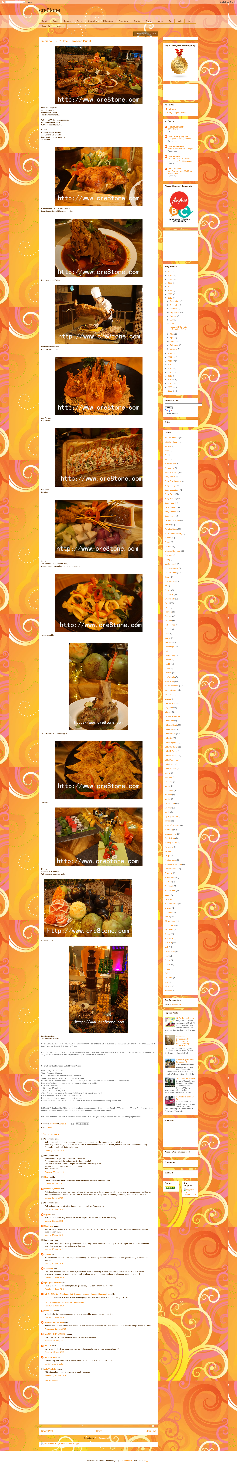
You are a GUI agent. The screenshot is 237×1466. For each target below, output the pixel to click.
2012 (170, 376)
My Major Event (171, 816)
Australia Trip (170, 464)
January (174, 349)
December (175, 301)
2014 (170, 368)
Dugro (167, 577)
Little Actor (169, 721)
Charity (168, 546)
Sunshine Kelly (50, 1357)
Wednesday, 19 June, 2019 (55, 1376)
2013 (170, 372)
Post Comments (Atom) (104, 1438)
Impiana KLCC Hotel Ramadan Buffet (178, 328)
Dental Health (171, 564)
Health (160, 21)
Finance (60, 26)
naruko (168, 821)
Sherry (47, 1177)
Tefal (167, 956)
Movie (190, 21)
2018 (170, 353)
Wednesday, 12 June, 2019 (55, 1329)
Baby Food (169, 503)
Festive (168, 616)
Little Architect (171, 725)
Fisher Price (170, 625)
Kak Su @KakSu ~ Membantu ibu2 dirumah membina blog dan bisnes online (77, 1294)
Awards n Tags (171, 472)
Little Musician (171, 755)
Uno (166, 982)
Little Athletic (170, 734)
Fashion (168, 612)
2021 (170, 290)
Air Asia (168, 446)
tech (179, 21)
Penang (168, 851)
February (174, 345)
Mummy (168, 808)
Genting (168, 642)
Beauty (67, 21)
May (172, 334)
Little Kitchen (174, 156)
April (172, 338)
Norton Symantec (172, 825)
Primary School (171, 869)
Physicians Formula (173, 864)
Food (44, 21)
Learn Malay (170, 703)
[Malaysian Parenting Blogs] (179, 78)
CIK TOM (48, 1346)
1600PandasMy (171, 442)
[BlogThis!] (79, 1124)
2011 (170, 380)
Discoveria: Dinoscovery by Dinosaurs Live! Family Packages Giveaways (183, 1041)
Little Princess (174, 169)
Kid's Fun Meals (172, 686)
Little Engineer (171, 742)
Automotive (169, 468)
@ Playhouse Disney (185, 1018)
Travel (79, 21)
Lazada (168, 699)
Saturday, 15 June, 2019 (54, 1341)
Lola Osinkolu (50, 1369)
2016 (170, 361)
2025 (170, 275)
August (173, 316)
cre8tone (49, 10)
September (175, 312)
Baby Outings (170, 507)
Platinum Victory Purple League (180, 149)
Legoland (169, 707)
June (172, 324)
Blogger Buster (177, 1004)
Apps (167, 450)
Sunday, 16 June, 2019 (54, 1364)
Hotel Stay (169, 681)
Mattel (167, 786)
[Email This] (77, 1124)
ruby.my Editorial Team (54, 1322)
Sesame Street (171, 903)
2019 (170, 298)
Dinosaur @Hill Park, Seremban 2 (185, 1061)
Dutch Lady (170, 581)
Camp (167, 542)
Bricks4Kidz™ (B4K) (173, 533)
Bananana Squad (172, 520)
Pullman (168, 882)
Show (148, 21)
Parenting (123, 21)
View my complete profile (175, 113)
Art (170, 21)
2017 (170, 357)
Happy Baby (170, 655)
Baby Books (170, 477)
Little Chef (169, 738)
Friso (167, 633)
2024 (170, 279)
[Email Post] (72, 1124)
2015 (170, 365)
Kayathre (47, 1214)
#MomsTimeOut (172, 437)
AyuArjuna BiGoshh (52, 1283)
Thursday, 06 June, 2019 (54, 1150)
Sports (137, 21)
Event (55, 21)
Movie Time (170, 803)
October (174, 309)
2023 (170, 283)
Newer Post (47, 1431)
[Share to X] (82, 1124)
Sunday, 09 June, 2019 (54, 1184)
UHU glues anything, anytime (179, 139)
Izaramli (47, 1254)
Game (167, 638)
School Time (170, 890)
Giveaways (169, 646)
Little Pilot (169, 764)
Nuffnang (169, 829)
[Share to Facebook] (85, 1124)
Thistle (167, 960)
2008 (170, 391)
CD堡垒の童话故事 (176, 127)
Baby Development (173, 481)
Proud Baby (170, 877)
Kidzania (168, 694)
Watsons (168, 991)
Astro (167, 459)
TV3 (166, 973)
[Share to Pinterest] (87, 1124)
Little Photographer (173, 760)
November (175, 305)
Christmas (169, 555)
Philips (167, 856)
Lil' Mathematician (172, 716)
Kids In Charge (171, 690)
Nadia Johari (49, 1311)
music (167, 812)
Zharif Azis (48, 1226)
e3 (166, 586)
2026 (170, 272)
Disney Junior (171, 573)
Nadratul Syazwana (52, 1189)
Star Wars (169, 938)
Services (168, 899)
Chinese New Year (173, 551)
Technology (170, 951)
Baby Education (171, 490)
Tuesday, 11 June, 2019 (54, 1278)
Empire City (170, 599)
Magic (167, 773)
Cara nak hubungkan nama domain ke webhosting (64, 1302)
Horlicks (168, 673)
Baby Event (170, 494)
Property (46, 26)
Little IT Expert (171, 751)
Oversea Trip (170, 834)
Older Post (151, 1431)
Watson (168, 986)
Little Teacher (170, 769)
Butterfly (168, 538)
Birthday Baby (171, 529)
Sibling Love (170, 921)
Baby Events (170, 498)
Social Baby (170, 925)
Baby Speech (170, 512)
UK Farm (169, 978)
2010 (170, 383)
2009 (170, 387)
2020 (170, 294)
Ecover (168, 590)
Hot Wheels (170, 677)
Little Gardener (171, 747)
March (173, 341)
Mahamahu (48, 1268)
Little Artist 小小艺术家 (178, 136)
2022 (170, 287)
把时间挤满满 (173, 129)
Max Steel (169, 790)
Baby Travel (170, 516)
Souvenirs (169, 930)
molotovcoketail (126, 1461)
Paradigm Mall (171, 842)
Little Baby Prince (176, 146)
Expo (167, 607)
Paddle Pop (170, 838)
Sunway (168, 943)
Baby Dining (170, 485)
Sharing (168, 908)
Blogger (146, 1461)
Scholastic (169, 886)
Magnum (168, 777)
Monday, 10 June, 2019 (54, 1198)
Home (99, 1431)
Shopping (92, 21)
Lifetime (168, 712)
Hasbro (168, 660)
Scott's (167, 895)
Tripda (167, 969)
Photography (170, 860)
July (172, 320)
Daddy (167, 559)
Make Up (169, 782)
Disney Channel (171, 568)
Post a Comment (51, 1381)
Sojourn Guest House (185, 1078)
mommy (168, 795)
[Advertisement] (98, 1405)
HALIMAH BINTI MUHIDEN (55, 1334)
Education (108, 21)
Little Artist (169, 729)
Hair (166, 651)
